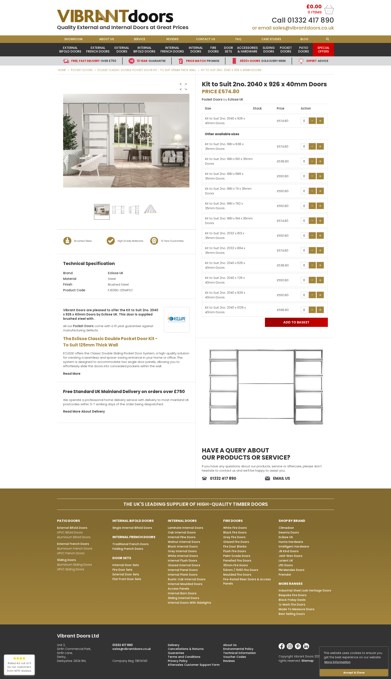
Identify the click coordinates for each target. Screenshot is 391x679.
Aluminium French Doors (74, 548)
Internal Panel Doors (183, 570)
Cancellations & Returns (186, 649)
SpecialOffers (323, 50)
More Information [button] (337, 662)
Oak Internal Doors (182, 532)
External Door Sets (125, 574)
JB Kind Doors (289, 551)
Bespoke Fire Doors (292, 595)
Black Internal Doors (183, 546)
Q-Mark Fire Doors (292, 604)
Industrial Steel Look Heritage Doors (305, 590)
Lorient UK (286, 561)
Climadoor (286, 528)
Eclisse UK (115, 273)
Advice (317, 61)
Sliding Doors (269, 50)
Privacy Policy (178, 661)
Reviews (172, 39)
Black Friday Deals (292, 600)
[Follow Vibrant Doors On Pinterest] (299, 648)
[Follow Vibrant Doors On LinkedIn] (307, 648)
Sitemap (307, 661)
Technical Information (239, 653)
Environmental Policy (238, 649)
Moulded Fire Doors (237, 575)
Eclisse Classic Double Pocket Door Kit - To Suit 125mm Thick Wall (147, 70)
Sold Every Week (263, 61)
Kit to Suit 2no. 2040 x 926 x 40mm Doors (231, 70)
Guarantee (151, 61)
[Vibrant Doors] (126, 16)
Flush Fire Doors (234, 551)
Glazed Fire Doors (236, 542)
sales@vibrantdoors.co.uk (303, 28)
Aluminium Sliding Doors (74, 565)
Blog (304, 39)
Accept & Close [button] (354, 672)
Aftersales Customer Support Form (194, 665)
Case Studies (271, 39)
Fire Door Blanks (235, 546)
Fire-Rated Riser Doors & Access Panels (247, 581)
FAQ (238, 39)
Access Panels (178, 589)
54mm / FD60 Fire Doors (240, 570)
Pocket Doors (286, 50)
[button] (183, 87)
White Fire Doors (235, 528)
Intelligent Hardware (294, 546)
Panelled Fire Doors (237, 561)
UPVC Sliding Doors (70, 569)
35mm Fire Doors (235, 565)
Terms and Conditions (184, 657)
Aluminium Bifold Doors (73, 537)
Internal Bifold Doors (144, 50)
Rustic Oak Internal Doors (186, 579)
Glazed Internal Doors (184, 565)
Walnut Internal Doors (184, 542)
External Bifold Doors (70, 50)
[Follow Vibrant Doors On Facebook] (283, 648)
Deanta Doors (289, 532)
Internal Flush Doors (182, 561)
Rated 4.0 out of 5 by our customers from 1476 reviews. (19, 667)
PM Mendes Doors (291, 570)
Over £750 (93, 61)
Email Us (281, 478)
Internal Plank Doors (183, 575)
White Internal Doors (183, 556)
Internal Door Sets (125, 565)
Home (62, 70)
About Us (106, 39)
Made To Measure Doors (296, 609)
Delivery (173, 645)
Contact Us (205, 39)
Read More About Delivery (84, 411)
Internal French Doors (172, 50)
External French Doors (98, 50)
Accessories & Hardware (247, 50)
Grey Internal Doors (182, 551)
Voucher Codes (234, 657)
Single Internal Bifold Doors (132, 528)
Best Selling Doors (292, 614)
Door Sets (228, 50)
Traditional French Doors (130, 544)
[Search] (327, 39)
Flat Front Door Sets (126, 579)
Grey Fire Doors (234, 537)
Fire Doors (213, 50)
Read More (71, 373)
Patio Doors (303, 50)
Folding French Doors (127, 549)
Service (139, 39)
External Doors (121, 50)
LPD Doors (286, 565)
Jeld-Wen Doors (290, 556)
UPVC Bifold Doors (70, 532)
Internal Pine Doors (182, 537)
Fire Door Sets (122, 570)
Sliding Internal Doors (183, 598)
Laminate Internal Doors (185, 528)
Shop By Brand (292, 520)
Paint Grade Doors (236, 556)
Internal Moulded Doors (185, 584)
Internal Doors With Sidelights (189, 603)
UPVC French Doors (71, 553)
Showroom (73, 39)
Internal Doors (196, 50)
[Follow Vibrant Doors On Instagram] (291, 648)
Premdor (285, 575)
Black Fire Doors (235, 532)
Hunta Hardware (291, 542)
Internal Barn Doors (182, 593)
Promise (202, 61)
